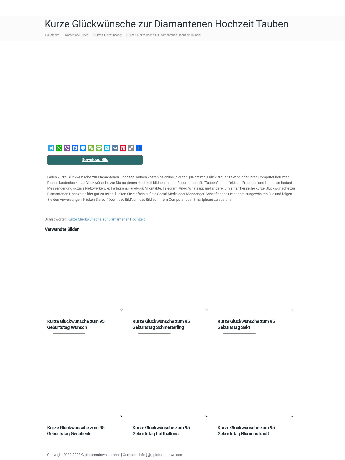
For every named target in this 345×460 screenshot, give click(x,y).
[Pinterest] (279, 455)
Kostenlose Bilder (76, 35)
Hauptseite (52, 35)
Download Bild (95, 159)
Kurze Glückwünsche (107, 35)
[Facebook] (259, 455)
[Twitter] (269, 455)
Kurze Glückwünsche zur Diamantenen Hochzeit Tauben (163, 35)
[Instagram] (289, 455)
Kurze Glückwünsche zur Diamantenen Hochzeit (106, 219)
